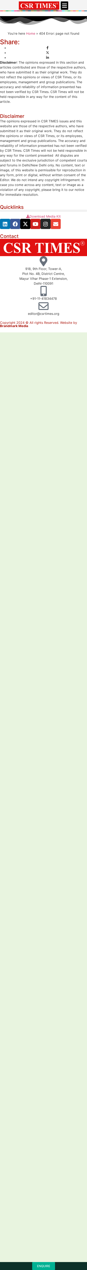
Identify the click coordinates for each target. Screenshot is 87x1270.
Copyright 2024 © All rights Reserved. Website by (38, 324)
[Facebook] (15, 224)
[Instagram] (45, 224)
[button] (64, 5)
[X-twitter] (25, 224)
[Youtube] (35, 224)
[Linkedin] (5, 224)
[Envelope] (56, 224)
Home (30, 33)
